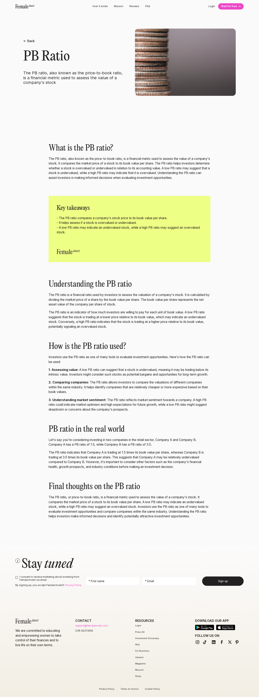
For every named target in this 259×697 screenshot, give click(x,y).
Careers (139, 657)
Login (211, 6)
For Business (142, 650)
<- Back (29, 41)
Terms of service (130, 688)
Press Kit (140, 632)
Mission (118, 6)
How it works (100, 6)
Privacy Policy (73, 585)
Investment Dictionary (147, 638)
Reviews (134, 6)
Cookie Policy (152, 688)
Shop (138, 676)
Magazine (140, 663)
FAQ (147, 6)
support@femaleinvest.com (91, 625)
